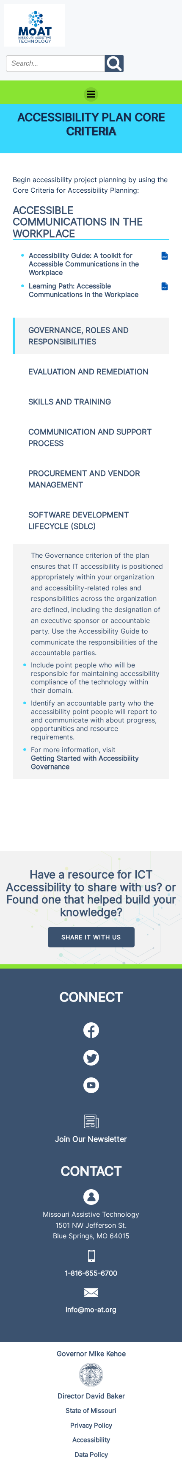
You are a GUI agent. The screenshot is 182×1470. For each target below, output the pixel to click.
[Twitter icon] (91, 1058)
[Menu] (91, 94)
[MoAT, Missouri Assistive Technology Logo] (34, 25)
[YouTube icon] (91, 1085)
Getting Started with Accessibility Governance (85, 762)
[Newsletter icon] (91, 1121)
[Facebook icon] (91, 1030)
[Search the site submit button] (114, 63)
